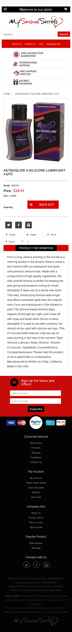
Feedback (36, 457)
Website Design (31, 590)
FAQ (41, 44)
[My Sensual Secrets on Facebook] (18, 225)
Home (6, 93)
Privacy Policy (36, 517)
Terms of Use (36, 522)
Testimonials (36, 527)
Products (36, 447)
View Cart (36, 497)
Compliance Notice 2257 (27, 582)
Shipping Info (53, 44)
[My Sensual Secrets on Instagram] (28, 225)
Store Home (36, 443)
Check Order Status (36, 482)
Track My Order (36, 487)
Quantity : (8, 207)
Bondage (36, 547)
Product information (36, 248)
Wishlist (36, 492)
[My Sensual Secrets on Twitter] (8, 225)
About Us (16, 44)
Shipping (36, 452)
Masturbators (36, 543)
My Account (36, 478)
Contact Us (30, 44)
